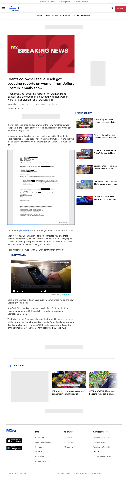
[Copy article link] (22, 109)
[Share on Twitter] (19, 109)
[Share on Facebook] (15, 109)
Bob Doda (12, 104)
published (24, 231)
